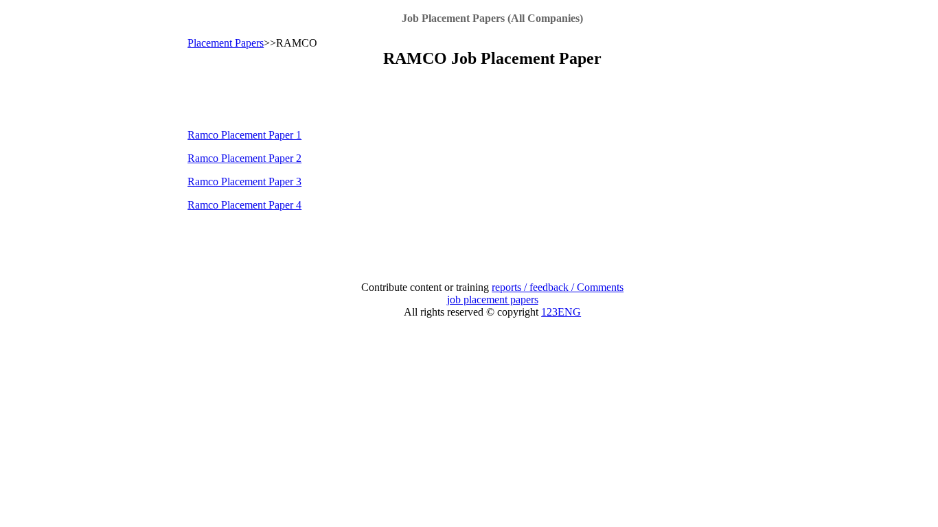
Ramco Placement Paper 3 (244, 181)
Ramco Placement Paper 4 (244, 205)
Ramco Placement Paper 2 (244, 158)
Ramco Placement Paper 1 (244, 135)
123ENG (561, 312)
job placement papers (492, 299)
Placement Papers (225, 43)
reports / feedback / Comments (558, 287)
